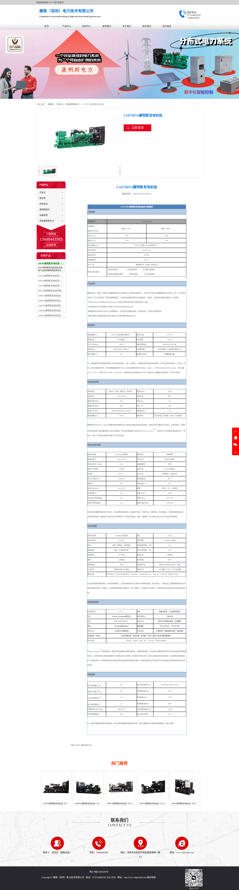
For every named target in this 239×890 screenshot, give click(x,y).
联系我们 (146, 26)
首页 (46, 26)
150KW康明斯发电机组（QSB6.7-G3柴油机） (189, 804)
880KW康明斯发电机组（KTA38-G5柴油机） (94, 804)
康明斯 (50, 104)
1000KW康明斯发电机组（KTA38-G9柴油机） (61, 804)
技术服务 (167, 26)
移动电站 (43, 204)
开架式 (42, 192)
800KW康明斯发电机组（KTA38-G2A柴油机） (127, 804)
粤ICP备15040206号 (98, 872)
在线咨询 (51, 245)
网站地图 (151, 877)
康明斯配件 (44, 209)
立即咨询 (137, 127)
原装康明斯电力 (73, 104)
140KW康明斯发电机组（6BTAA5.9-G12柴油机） (159, 804)
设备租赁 (43, 215)
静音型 (42, 198)
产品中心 (66, 26)
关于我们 (126, 26)
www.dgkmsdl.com (185, 852)
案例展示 (106, 26)
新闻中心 (86, 26)
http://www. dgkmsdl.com (81, 745)
